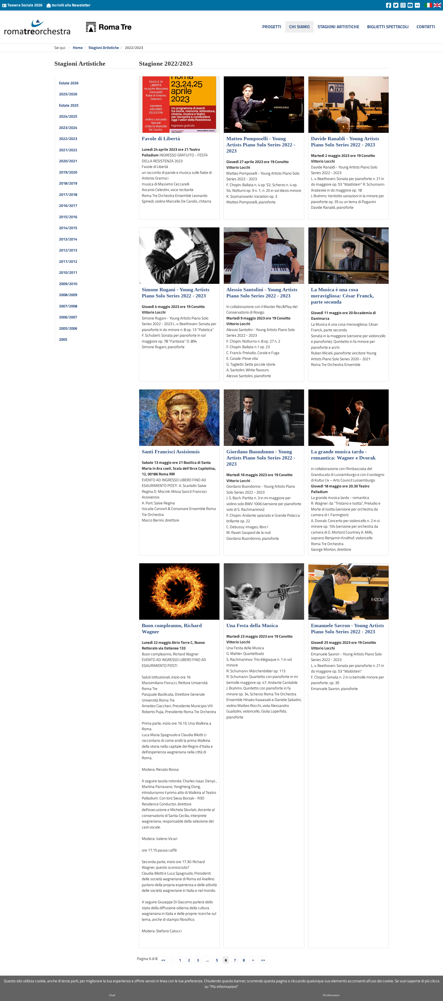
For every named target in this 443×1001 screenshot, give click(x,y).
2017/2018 (68, 194)
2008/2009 (68, 295)
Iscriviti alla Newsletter (70, 5)
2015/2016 (68, 217)
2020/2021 (68, 161)
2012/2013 (68, 250)
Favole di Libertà (161, 138)
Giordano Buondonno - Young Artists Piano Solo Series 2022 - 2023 (260, 458)
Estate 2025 (68, 105)
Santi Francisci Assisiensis (171, 451)
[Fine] (262, 960)
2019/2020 (68, 172)
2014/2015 (68, 228)
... (207, 960)
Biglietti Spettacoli (388, 26)
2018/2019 (68, 183)
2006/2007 (68, 317)
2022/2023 (68, 139)
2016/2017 (68, 205)
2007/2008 (68, 306)
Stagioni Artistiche (338, 26)
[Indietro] (172, 960)
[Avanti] (252, 960)
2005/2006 (68, 328)
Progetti (271, 26)
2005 (63, 339)
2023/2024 (68, 128)
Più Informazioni (331, 995)
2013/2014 (68, 239)
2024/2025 (68, 116)
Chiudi (112, 995)
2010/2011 (68, 272)
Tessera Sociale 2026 (25, 5)
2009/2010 (68, 284)
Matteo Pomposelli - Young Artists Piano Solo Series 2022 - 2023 (260, 145)
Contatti (426, 26)
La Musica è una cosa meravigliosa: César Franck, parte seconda (342, 296)
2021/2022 (68, 150)
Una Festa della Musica (252, 625)
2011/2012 (68, 261)
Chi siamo (299, 26)
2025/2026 (68, 94)
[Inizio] (163, 960)
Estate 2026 (68, 83)
